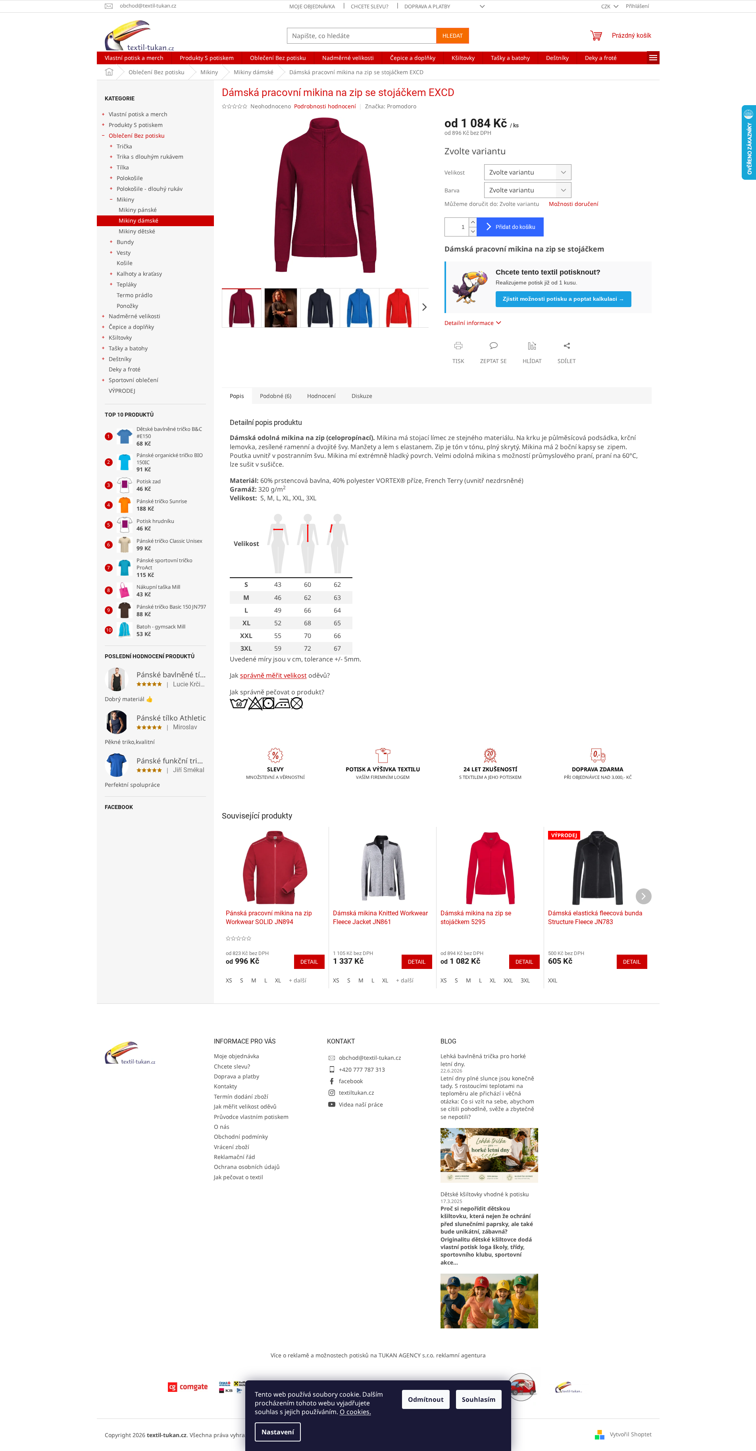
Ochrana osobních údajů (247, 1166)
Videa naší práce (361, 1104)
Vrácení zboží (231, 1147)
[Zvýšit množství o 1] (473, 222)
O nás (221, 1126)
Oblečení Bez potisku (137, 135)
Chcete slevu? (370, 6)
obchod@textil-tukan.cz (370, 1057)
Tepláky (127, 284)
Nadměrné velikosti (134, 316)
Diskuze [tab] (362, 396)
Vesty (124, 252)
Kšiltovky (120, 337)
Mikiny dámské (138, 220)
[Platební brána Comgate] (188, 1386)
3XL (525, 980)
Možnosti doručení (573, 204)
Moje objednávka (312, 6)
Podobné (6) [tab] (275, 396)
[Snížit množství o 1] (473, 231)
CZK (606, 6)
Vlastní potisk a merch (138, 114)
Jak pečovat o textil (238, 1177)
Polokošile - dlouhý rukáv (150, 188)
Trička (124, 146)
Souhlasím (479, 1399)
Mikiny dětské (137, 231)
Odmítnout (426, 1399)
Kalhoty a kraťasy (139, 273)
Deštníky (120, 359)
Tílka (123, 167)
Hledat (452, 36)
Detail (309, 962)
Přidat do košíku (515, 227)
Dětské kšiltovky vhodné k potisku (485, 1194)
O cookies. (355, 1411)
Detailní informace (469, 323)
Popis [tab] (237, 396)
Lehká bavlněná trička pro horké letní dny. (483, 1059)
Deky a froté (124, 369)
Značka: (390, 106)
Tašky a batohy (128, 348)
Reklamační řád (234, 1157)
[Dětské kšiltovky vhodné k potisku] (489, 1300)
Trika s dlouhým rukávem (150, 156)
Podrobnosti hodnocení (325, 106)
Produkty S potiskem (136, 125)
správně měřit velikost (273, 675)
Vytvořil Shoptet (631, 1434)
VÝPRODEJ (122, 390)
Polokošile (130, 178)
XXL (508, 980)
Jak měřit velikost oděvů (245, 1106)
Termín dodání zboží (241, 1096)
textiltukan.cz (356, 1092)
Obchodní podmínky (241, 1136)
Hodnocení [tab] (321, 396)
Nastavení (278, 1432)
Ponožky (127, 305)
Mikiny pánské (138, 209)
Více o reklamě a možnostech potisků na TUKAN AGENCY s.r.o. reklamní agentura (378, 1355)
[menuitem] (134, 58)
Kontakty (225, 1086)
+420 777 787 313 (362, 1069)
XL (278, 980)
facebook (351, 1081)
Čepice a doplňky (131, 327)
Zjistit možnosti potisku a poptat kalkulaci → (563, 299)
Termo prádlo (134, 295)
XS (229, 980)
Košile (125, 263)
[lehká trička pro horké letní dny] (489, 1155)
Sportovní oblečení (133, 380)
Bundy (125, 242)
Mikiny (125, 199)
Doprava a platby (427, 6)
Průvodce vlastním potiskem (251, 1116)
